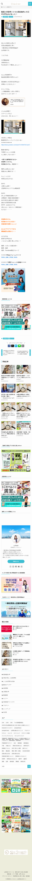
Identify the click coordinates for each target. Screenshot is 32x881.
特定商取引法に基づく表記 (19, 876)
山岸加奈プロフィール (9, 872)
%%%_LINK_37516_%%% (9, 257)
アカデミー (6, 705)
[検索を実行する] (29, 766)
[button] (9, 346)
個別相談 (20, 743)
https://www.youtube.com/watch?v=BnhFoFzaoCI (15, 145)
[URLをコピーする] (22, 346)
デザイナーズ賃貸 (26, 733)
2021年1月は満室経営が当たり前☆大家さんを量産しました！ (15, 725)
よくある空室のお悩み (9, 681)
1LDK (7, 722)
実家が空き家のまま (17, 745)
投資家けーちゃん (6, 748)
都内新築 (12, 761)
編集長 (25, 758)
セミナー (11, 16)
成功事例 (5, 688)
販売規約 (28, 876)
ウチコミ (4, 733)
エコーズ (10, 733)
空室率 (3, 758)
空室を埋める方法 (16, 753)
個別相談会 (26, 743)
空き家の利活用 (26, 751)
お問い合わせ (22, 873)
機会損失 (8, 751)
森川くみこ (25, 748)
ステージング (17, 733)
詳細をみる (16, 561)
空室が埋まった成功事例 (9, 678)
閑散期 (17, 761)
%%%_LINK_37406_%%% (9, 264)
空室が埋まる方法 (6, 753)
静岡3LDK (23, 761)
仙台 (15, 743)
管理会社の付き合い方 (12, 758)
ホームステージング (19, 735)
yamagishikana (17, 727)
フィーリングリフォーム (7, 735)
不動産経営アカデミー (7, 743)
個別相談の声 (6, 674)
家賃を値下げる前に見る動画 (21, 872)
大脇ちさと (8, 745)
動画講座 (5, 695)
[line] (16, 567)
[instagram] (13, 567)
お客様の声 (5, 16)
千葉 (3, 745)
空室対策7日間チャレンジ (7, 756)
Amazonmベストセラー (7, 727)
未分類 (5, 712)
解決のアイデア (7, 684)
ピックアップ (6, 709)
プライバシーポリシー (7, 876)
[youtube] (19, 567)
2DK (11, 722)
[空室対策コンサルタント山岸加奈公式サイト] (16, 4)
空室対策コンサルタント (20, 756)
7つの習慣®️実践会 (18, 722)
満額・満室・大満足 (16, 751)
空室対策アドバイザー (9, 702)
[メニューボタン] (30, 4)
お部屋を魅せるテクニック (17, 730)
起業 (7, 761)
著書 (3, 761)
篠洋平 (20, 758)
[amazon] (22, 567)
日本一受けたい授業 (16, 748)
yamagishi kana (5, 730)
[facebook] (10, 567)
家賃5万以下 (26, 745)
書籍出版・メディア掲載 (12, 873)
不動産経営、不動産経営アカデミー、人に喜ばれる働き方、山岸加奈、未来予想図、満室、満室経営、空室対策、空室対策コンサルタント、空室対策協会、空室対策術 (16, 739)
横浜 (3, 751)
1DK (3, 722)
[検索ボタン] (2, 4)
